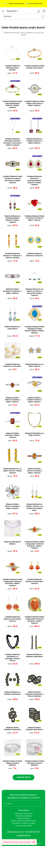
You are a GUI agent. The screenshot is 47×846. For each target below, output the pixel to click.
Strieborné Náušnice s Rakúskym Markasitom (34, 656)
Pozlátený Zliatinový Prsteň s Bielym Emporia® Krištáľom (12, 763)
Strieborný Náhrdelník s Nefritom (12, 543)
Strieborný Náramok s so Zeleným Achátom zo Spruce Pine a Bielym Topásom (35, 292)
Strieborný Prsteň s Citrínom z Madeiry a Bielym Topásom (12, 400)
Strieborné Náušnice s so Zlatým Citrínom (34, 365)
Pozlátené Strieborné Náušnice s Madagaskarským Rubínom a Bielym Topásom (34, 180)
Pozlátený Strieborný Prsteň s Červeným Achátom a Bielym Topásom (34, 218)
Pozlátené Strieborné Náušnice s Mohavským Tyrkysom (34, 581)
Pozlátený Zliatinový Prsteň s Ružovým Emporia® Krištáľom (34, 763)
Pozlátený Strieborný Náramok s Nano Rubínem (12, 68)
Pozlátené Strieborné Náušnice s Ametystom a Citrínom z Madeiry (12, 256)
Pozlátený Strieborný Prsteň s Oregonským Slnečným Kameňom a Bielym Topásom (34, 545)
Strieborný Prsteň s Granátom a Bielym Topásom (12, 435)
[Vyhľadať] (42, 16)
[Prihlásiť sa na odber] (40, 803)
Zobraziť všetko (23, 777)
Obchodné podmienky (23, 816)
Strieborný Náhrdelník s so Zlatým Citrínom (34, 434)
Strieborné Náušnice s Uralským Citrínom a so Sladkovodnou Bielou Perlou (34, 507)
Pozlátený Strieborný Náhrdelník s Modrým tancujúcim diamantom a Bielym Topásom (12, 142)
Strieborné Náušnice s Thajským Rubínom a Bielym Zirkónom (34, 141)
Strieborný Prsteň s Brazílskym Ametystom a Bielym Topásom (12, 291)
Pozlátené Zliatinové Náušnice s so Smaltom (12, 365)
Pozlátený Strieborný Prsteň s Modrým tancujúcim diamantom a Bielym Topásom (12, 179)
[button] (3, 11)
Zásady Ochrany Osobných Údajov (23, 821)
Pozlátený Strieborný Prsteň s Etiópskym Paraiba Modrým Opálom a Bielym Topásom (34, 330)
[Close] (34, 842)
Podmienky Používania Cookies (23, 823)
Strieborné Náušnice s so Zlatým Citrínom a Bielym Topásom (12, 471)
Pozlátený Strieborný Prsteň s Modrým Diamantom (34, 67)
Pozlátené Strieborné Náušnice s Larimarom (34, 255)
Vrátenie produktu (23, 818)
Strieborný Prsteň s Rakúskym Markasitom (12, 729)
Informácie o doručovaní (23, 813)
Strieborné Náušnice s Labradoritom (12, 328)
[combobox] (23, 16)
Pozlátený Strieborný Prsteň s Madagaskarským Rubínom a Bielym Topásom (12, 104)
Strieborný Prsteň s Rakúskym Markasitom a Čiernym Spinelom (34, 694)
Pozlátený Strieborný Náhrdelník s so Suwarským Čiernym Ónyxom (12, 658)
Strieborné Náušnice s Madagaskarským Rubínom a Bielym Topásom (12, 219)
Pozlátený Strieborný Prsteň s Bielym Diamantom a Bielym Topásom (34, 103)
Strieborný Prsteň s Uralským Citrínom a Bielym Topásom (34, 400)
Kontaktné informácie (23, 826)
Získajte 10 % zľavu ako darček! (17, 842)
